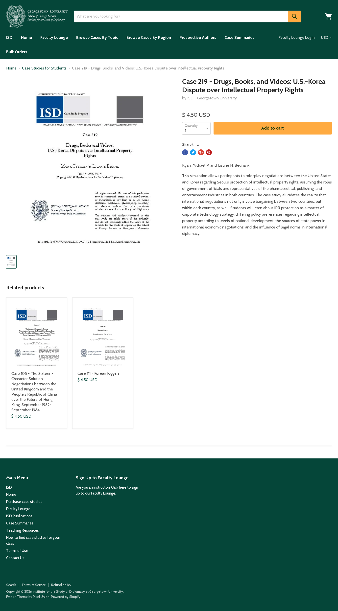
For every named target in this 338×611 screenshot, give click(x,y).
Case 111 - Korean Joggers (98, 373)
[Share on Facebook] (185, 152)
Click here (118, 487)
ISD (9, 37)
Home (26, 37)
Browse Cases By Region (148, 37)
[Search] (294, 16)
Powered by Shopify (65, 597)
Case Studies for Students (44, 68)
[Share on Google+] (201, 152)
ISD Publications (19, 516)
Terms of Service (34, 585)
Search (11, 585)
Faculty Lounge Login (297, 37)
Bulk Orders (16, 51)
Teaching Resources (22, 530)
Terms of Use (17, 550)
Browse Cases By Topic (97, 37)
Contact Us (15, 558)
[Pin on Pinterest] (209, 152)
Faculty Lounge (54, 37)
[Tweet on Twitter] (193, 152)
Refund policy (61, 585)
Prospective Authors (197, 37)
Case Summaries (239, 37)
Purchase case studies (24, 501)
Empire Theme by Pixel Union (27, 597)
